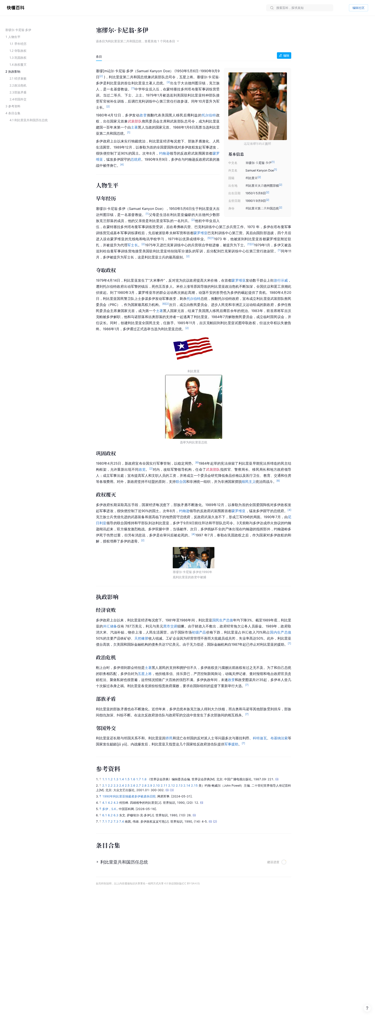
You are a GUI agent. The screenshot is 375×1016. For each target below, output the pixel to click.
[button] (280, 106)
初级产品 (199, 632)
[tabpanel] (193, 406)
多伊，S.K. (109, 809)
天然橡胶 (141, 638)
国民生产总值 (222, 620)
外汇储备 (110, 626)
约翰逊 (164, 153)
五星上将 (145, 673)
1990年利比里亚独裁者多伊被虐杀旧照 (129, 796)
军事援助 (231, 744)
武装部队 (135, 121)
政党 (142, 469)
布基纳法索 (279, 738)
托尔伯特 (209, 115)
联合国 (181, 481)
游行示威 (281, 280)
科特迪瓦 (260, 738)
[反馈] (367, 1008)
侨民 (169, 738)
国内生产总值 (280, 632)
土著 (134, 127)
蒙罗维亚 (200, 233)
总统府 (136, 159)
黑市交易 (170, 626)
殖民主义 (249, 481)
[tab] (99, 56)
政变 (143, 115)
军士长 (132, 245)
